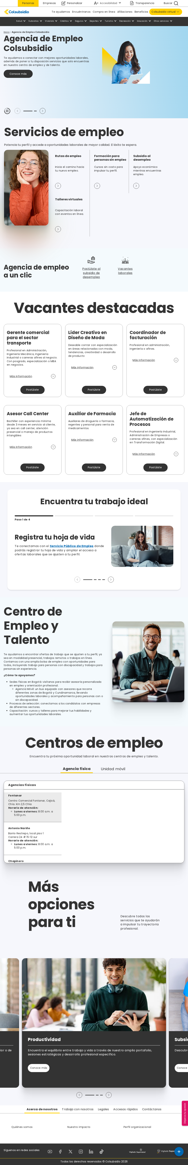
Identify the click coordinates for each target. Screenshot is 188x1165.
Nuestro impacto (79, 1127)
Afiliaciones (124, 12)
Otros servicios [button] (161, 21)
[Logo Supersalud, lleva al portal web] (137, 1151)
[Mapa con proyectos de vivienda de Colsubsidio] (124, 826)
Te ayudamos (61, 12)
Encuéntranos (81, 12)
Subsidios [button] (33, 21)
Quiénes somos (22, 1127)
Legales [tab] (103, 1109)
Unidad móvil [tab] (113, 768)
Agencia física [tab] (77, 768)
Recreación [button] (125, 21)
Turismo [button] (109, 21)
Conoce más (18, 74)
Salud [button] (19, 21)
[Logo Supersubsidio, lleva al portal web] (170, 1151)
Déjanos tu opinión (184, 1113)
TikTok (102, 1151)
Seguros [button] (79, 21)
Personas (28, 3)
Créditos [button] (64, 21)
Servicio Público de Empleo (72, 546)
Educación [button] (142, 21)
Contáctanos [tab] (152, 1109)
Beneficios (141, 12)
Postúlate (32, 390)
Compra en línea (104, 12)
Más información (21, 376)
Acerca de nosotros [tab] (42, 1109)
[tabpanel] (94, 822)
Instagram (81, 1151)
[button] (7, 111)
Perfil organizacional (137, 1127)
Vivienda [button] (49, 21)
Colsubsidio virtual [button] (163, 12)
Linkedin (92, 1151)
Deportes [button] (94, 21)
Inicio (7, 32)
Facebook (61, 1151)
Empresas (49, 3)
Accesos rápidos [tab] (125, 1109)
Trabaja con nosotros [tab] (77, 1109)
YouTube (51, 1151)
